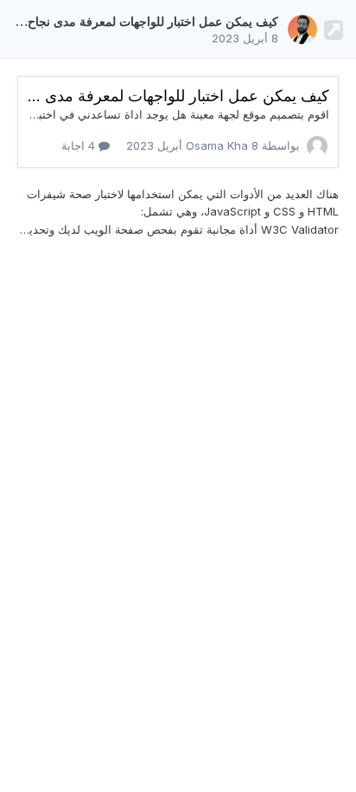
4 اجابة (80, 145)
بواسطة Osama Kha (213, 145)
